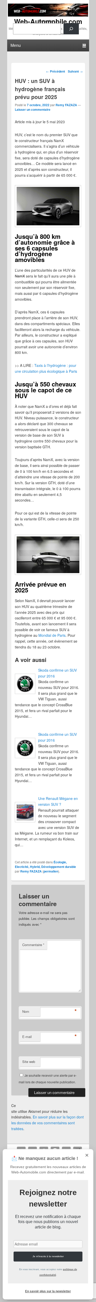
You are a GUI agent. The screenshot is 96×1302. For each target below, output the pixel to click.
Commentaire (33, 944)
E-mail (27, 1036)
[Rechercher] (71, 28)
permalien (51, 871)
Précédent (55, 71)
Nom (25, 1011)
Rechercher (46, 21)
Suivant (75, 71)
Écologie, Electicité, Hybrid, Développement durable (45, 864)
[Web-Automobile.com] (48, 15)
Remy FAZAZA (66, 105)
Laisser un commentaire (32, 109)
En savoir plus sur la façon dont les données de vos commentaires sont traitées (47, 1122)
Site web (28, 1061)
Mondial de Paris (52, 635)
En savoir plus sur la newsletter (48, 1291)
